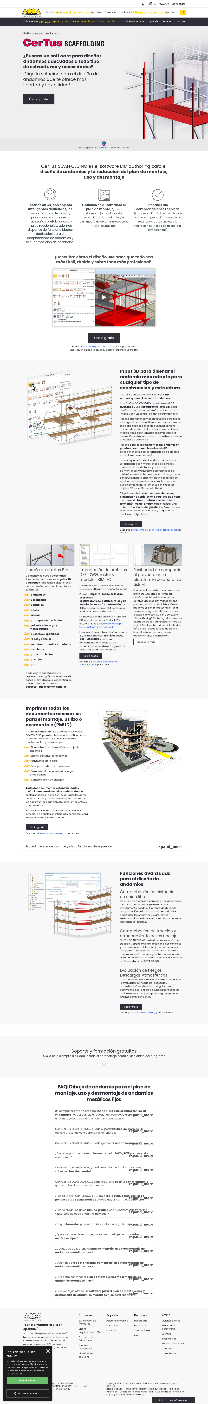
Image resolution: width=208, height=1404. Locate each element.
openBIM (30, 1329)
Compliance (169, 1353)
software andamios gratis (52, 833)
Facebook (27, 1366)
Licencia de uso (114, 1388)
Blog (136, 1335)
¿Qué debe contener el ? (98, 1279)
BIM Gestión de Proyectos (87, 1322)
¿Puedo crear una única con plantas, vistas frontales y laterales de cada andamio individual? (101, 1212)
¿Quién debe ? (99, 1265)
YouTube (36, 1366)
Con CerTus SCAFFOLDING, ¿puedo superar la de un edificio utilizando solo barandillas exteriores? (99, 1131)
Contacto (167, 1348)
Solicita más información (173, 1400)
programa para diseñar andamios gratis (98, 663)
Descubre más (146, 642)
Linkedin (45, 1366)
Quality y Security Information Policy (126, 1394)
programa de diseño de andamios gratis (155, 529)
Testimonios (169, 1338)
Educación (140, 1325)
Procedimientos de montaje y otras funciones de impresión (69, 846)
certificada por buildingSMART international (101, 625)
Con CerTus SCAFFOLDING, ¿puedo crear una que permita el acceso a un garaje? (101, 1184)
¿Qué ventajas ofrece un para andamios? (100, 1293)
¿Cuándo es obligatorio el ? (100, 1250)
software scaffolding (144, 1012)
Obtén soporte (133, 21)
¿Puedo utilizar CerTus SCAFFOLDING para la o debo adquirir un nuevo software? (99, 1198)
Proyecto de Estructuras (86, 1338)
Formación (111, 12)
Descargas (140, 1320)
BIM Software (53, 12)
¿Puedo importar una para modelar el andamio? (102, 1155)
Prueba (167, 21)
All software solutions (86, 1355)
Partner (170, 12)
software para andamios (99, 346)
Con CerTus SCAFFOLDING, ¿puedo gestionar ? (98, 1143)
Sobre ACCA (128, 12)
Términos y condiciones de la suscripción (145, 1388)
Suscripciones (142, 1330)
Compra (180, 21)
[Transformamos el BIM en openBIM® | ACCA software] (32, 1317)
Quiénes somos (171, 1320)
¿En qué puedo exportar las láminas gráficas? (92, 1224)
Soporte (96, 12)
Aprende (153, 21)
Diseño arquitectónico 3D (89, 1330)
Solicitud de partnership (169, 1327)
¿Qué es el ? (97, 1236)
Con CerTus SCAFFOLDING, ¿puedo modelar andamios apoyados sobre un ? (98, 1169)
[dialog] (16, 1401)
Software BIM (30, 21)
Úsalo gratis (39, 99)
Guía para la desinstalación (169, 1391)
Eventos (166, 1333)
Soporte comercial (173, 1343)
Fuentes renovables (85, 1347)
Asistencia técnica (117, 1320)
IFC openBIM (59, 1333)
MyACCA (164, 4)
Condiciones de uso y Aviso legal (136, 1391)
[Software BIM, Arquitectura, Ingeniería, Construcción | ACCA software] (31, 12)
